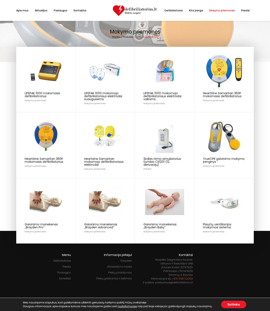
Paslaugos (60, 10)
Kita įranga (196, 10)
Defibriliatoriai (174, 10)
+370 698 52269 (182, 278)
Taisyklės (126, 261)
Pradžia (116, 37)
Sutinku (233, 304)
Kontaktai (80, 10)
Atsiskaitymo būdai (119, 266)
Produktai (128, 37)
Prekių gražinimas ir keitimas (114, 278)
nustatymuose (127, 306)
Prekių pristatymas (120, 272)
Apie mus (22, 10)
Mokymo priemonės (222, 10)
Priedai (245, 10)
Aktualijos (41, 10)
